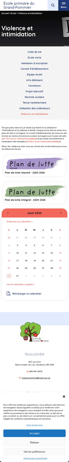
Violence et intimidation (34, 114)
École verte (34, 57)
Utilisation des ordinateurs (34, 108)
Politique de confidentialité (35, 458)
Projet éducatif (34, 91)
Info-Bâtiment (34, 80)
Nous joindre (34, 354)
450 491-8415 (35, 371)
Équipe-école (34, 74)
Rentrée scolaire (34, 97)
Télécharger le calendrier (27, 293)
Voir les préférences (34, 451)
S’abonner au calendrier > (19, 221)
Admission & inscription (34, 63)
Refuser (34, 442)
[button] (64, 396)
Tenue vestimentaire (34, 102)
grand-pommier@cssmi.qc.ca (36, 378)
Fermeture (34, 85)
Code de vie (34, 51)
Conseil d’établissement (34, 68)
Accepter (35, 433)
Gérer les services (34, 425)
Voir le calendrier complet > (20, 284)
